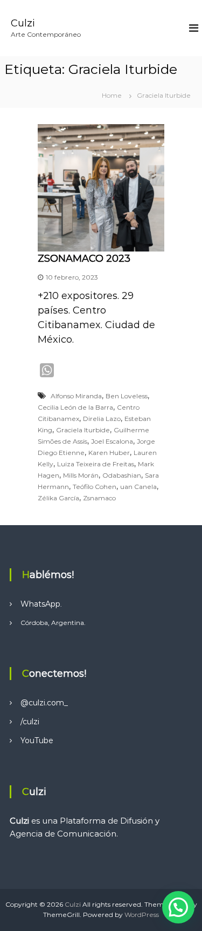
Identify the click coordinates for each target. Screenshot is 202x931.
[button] (178, 907)
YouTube (36, 740)
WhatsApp (40, 604)
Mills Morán (81, 475)
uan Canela (138, 487)
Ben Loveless (127, 396)
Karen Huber (109, 452)
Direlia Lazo (102, 418)
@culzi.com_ (44, 703)
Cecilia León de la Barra (75, 407)
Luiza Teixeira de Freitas (95, 464)
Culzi (23, 23)
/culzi (29, 721)
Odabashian (121, 475)
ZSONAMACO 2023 (84, 258)
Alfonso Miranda (76, 396)
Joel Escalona (112, 441)
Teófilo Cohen (94, 487)
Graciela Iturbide (83, 430)
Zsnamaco (99, 498)
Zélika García (58, 498)
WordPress (141, 914)
